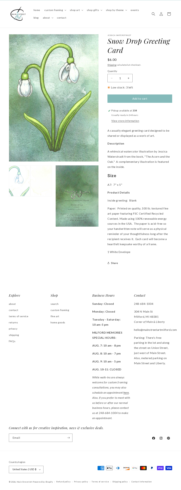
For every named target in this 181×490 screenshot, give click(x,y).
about (12, 303)
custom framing (60, 310)
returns (13, 322)
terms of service (18, 316)
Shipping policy (120, 481)
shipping (14, 334)
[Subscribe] (68, 438)
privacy (13, 328)
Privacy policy (81, 481)
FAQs (12, 341)
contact (13, 310)
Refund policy (63, 481)
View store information (125, 120)
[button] (55, 10)
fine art (55, 316)
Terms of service (100, 481)
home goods (58, 322)
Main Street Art (25, 482)
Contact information (141, 481)
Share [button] (114, 262)
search (55, 303)
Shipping (111, 65)
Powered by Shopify (43, 482)
